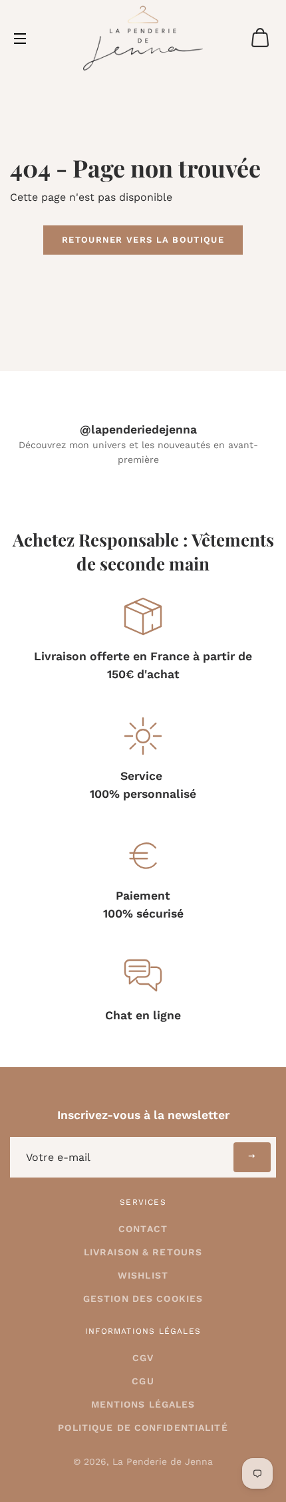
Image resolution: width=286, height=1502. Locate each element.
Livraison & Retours (143, 1252)
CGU (143, 1381)
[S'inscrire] (252, 1157)
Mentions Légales (143, 1404)
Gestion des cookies (143, 1298)
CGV (143, 1357)
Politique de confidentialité (142, 1427)
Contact (143, 1228)
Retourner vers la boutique (143, 240)
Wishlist (143, 1275)
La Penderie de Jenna (162, 1461)
